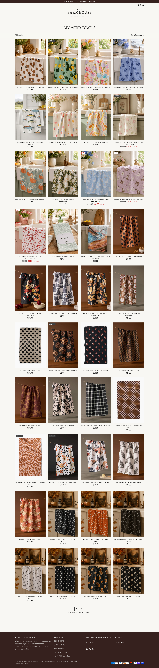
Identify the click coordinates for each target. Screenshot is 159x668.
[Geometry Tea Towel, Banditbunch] (63, 288)
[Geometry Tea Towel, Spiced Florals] (63, 457)
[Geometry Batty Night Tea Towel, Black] (63, 514)
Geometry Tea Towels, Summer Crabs (128, 87)
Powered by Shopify (21, 663)
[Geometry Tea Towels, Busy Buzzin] (30, 62)
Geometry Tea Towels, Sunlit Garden (96, 87)
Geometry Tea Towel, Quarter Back (96, 370)
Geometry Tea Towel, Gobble (30, 370)
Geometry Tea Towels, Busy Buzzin (30, 87)
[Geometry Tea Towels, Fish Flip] (96, 117)
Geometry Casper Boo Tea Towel (63, 596)
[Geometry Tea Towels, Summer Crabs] (128, 62)
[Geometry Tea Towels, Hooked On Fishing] (30, 117)
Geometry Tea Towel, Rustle (30, 425)
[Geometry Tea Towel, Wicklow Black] (96, 400)
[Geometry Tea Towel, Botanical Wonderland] (96, 288)
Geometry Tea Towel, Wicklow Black (95, 425)
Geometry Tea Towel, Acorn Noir (129, 256)
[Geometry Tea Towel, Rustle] (30, 400)
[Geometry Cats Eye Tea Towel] (96, 571)
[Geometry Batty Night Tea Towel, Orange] (96, 514)
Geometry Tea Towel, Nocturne (128, 482)
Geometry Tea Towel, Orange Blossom (30, 199)
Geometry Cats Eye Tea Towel (96, 596)
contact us (25, 649)
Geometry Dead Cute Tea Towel (128, 596)
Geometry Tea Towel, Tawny (63, 425)
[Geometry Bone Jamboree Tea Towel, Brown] (128, 514)
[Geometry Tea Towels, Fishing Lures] (63, 117)
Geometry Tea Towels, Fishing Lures (63, 142)
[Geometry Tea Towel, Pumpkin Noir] (63, 345)
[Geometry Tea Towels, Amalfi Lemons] (63, 62)
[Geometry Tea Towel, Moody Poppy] (96, 457)
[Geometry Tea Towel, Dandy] (63, 231)
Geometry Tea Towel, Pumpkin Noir (63, 370)
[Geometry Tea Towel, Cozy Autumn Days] (128, 400)
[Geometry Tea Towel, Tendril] (30, 514)
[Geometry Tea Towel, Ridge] (128, 345)
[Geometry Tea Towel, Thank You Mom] (128, 174)
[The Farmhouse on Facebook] (138, 5)
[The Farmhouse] (79, 13)
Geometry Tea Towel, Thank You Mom (128, 199)
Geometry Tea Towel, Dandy (63, 256)
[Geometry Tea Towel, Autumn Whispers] (30, 288)
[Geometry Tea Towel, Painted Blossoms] (63, 174)
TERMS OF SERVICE (62, 656)
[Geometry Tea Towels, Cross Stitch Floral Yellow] (128, 117)
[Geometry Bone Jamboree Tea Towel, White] (30, 571)
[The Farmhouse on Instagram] (141, 5)
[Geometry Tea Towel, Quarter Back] (96, 345)
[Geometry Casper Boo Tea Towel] (63, 571)
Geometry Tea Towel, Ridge (128, 370)
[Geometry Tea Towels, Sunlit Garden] (96, 62)
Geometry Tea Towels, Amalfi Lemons (63, 87)
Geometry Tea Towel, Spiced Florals (63, 482)
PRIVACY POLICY (61, 652)
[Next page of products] (85, 609)
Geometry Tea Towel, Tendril (30, 539)
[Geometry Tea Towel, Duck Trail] (96, 174)
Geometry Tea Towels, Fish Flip (96, 142)
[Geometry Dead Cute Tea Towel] (128, 571)
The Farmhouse (33, 661)
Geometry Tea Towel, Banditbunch (63, 313)
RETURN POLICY (60, 648)
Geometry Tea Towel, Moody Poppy (96, 482)
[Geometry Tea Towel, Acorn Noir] (128, 231)
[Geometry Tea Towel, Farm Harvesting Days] (30, 457)
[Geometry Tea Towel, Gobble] (30, 345)
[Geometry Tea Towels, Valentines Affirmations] (30, 231)
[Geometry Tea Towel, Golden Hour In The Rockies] (96, 231)
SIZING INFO (59, 641)
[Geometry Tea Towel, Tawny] (63, 400)
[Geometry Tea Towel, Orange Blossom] (30, 174)
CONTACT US (59, 645)
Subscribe (120, 642)
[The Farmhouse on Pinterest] (143, 5)
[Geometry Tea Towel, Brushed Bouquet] (128, 288)
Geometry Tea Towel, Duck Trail (96, 199)
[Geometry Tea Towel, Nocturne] (128, 457)
